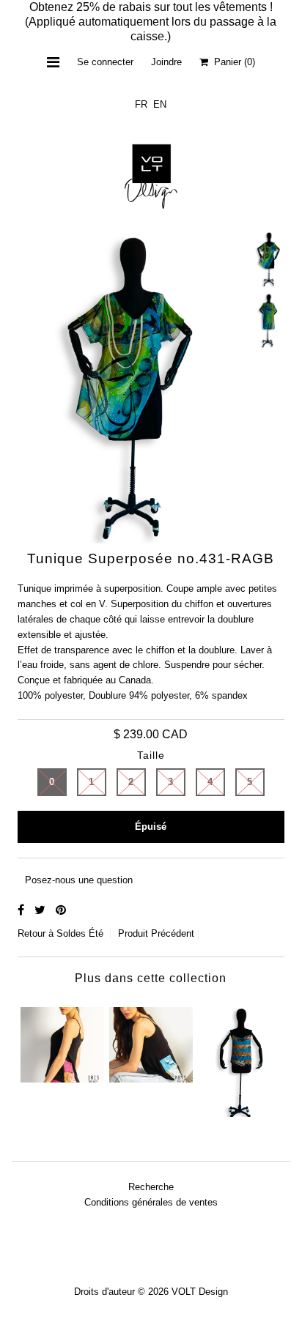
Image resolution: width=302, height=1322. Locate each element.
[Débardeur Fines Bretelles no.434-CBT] (239, 1059)
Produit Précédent (156, 933)
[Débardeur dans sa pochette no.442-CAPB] (62, 1041)
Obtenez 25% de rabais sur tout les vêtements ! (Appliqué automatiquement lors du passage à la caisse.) (150, 21)
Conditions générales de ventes (151, 1202)
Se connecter (105, 61)
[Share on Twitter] (41, 910)
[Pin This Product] (61, 910)
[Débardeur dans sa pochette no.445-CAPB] (151, 1041)
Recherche (151, 1186)
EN (159, 104)
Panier (231, 61)
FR (141, 104)
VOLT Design (200, 1291)
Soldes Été (79, 933)
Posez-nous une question (79, 879)
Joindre (166, 61)
